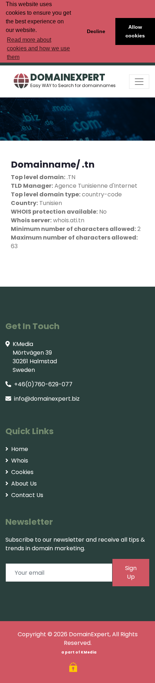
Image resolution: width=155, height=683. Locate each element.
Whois (19, 460)
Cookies (22, 472)
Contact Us (27, 495)
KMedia (89, 652)
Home (19, 449)
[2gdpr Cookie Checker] (74, 668)
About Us (24, 483)
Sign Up (131, 572)
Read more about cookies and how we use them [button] (38, 48)
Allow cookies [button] (135, 31)
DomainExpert (89, 634)
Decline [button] (96, 31)
